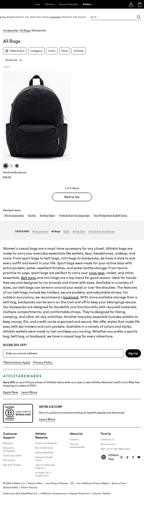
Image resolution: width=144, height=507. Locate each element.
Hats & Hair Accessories (74, 215)
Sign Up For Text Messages (115, 448)
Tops (27, 17)
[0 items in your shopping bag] (140, 4)
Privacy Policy (42, 362)
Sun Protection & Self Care (110, 215)
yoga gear (96, 273)
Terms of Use (118, 483)
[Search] (138, 17)
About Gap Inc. (29, 487)
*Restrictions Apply (16, 362)
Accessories (55, 17)
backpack (71, 297)
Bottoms (20, 17)
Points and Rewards (46, 443)
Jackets (33, 17)
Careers (74, 439)
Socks (31, 215)
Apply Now (10, 392)
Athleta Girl (67, 17)
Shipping (8, 443)
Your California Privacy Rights (92, 483)
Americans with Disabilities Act (20, 493)
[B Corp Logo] (18, 413)
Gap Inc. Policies (101, 493)
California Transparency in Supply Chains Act (65, 493)
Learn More (29, 392)
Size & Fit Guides (12, 464)
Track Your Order (12, 455)
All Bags (25, 30)
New (14, 17)
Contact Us (107, 439)
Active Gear (47, 215)
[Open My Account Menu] (131, 4)
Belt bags (28, 278)
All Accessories (14, 215)
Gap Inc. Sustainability (77, 446)
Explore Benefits (44, 452)
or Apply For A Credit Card (43, 474)
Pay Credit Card (44, 447)
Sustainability (10, 487)
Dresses (45, 17)
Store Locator (108, 444)
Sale (75, 17)
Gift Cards (9, 460)
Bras (39, 17)
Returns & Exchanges (9, 449)
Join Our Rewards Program (45, 466)
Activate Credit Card (44, 459)
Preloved (82, 17)
